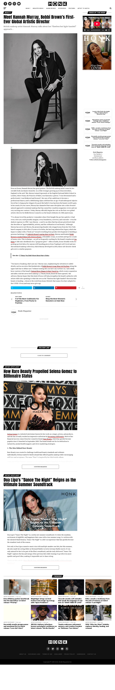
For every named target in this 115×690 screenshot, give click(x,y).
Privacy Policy (69, 654)
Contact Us (91, 654)
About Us (22, 654)
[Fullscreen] (109, 30)
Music (28, 8)
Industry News (38, 8)
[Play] (85, 30)
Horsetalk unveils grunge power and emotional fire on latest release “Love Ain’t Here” (101, 138)
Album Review (51, 8)
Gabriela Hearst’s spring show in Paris (40, 234)
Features (72, 8)
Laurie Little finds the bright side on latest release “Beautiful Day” (101, 113)
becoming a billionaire (56, 436)
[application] (97, 24)
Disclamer (58, 654)
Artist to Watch (83, 8)
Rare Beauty (47, 439)
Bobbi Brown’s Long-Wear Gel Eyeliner (56, 266)
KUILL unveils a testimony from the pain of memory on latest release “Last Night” (101, 129)
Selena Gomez (12, 434)
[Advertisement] (44, 332)
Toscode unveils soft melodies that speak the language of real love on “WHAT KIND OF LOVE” (101, 146)
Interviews (62, 8)
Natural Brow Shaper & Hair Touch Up (44, 271)
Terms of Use (47, 654)
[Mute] (106, 30)
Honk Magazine (24, 311)
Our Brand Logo (34, 654)
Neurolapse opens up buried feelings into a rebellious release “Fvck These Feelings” (101, 121)
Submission (81, 654)
